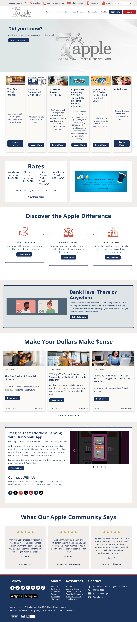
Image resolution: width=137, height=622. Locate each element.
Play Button (99, 447)
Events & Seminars (73, 596)
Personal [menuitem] (49, 12)
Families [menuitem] (104, 12)
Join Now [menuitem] (115, 12)
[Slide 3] (105, 467)
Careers (54, 594)
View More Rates (36, 197)
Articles (69, 586)
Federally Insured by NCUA (35, 607)
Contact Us (94, 3)
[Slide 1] (97, 467)
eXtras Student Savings (43, 175)
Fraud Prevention (73, 599)
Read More (12, 398)
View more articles (68, 415)
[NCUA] (14, 616)
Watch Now (16, 468)
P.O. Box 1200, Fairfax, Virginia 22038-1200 (110, 586)
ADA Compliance (67, 610)
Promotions (55, 596)
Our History (55, 589)
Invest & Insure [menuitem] (77, 12)
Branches (36, 3)
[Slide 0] (93, 467)
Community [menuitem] (93, 12)
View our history (19, 40)
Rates (108, 3)
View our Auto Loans (25, 564)
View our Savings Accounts (68, 564)
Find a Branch (98, 597)
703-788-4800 (98, 590)
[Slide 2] (101, 467)
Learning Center (72, 589)
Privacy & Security (50, 610)
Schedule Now (79, 317)
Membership (56, 591)
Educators (55, 599)
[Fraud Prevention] (101, 181)
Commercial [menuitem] (62, 12)
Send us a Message (100, 593)
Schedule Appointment (55, 3)
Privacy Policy (34, 610)
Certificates (58, 172)
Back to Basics (11, 369)
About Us (54, 586)
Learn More (15, 143)
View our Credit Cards (111, 564)
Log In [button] (129, 12)
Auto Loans (13, 172)
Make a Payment (77, 3)
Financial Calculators (74, 594)
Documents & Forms (74, 591)
